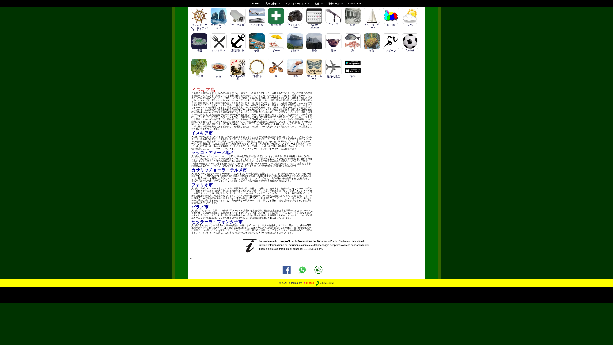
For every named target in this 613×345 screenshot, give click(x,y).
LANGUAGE (354, 3)
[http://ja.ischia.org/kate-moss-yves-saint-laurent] (318, 269)
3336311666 (326, 283)
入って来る (271, 3)
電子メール (333, 3)
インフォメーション (296, 3)
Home (255, 3)
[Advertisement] (300, 294)
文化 (317, 3)
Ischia (310, 282)
